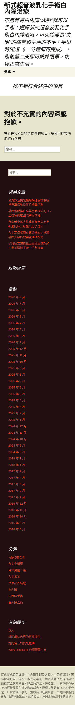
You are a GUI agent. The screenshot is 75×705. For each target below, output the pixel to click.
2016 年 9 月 (16, 523)
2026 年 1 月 (16, 342)
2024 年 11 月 (17, 432)
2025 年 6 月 (16, 387)
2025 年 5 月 (16, 394)
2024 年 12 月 (17, 426)
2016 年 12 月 (17, 503)
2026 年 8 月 (16, 297)
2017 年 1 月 (16, 497)
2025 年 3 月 (16, 406)
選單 (7, 71)
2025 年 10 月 (17, 361)
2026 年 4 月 (16, 323)
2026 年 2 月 (16, 336)
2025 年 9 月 (16, 368)
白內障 (12, 589)
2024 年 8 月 (16, 452)
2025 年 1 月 (16, 419)
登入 (11, 630)
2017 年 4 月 (16, 477)
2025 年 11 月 (17, 355)
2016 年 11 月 (17, 510)
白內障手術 (15, 596)
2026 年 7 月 (16, 303)
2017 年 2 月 (16, 490)
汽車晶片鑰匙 (17, 583)
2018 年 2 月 (16, 458)
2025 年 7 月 (16, 381)
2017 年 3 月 (16, 484)
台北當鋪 (14, 576)
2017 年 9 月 (16, 471)
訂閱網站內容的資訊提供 (24, 636)
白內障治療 (15, 602)
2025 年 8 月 (16, 374)
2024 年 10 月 (17, 439)
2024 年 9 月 (16, 445)
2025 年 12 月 (17, 348)
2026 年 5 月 (16, 316)
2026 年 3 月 (16, 329)
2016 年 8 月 (16, 529)
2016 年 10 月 (17, 516)
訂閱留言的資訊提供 (21, 643)
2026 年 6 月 (16, 310)
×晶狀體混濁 (16, 557)
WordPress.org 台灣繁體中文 (27, 649)
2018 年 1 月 (16, 465)
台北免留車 (15, 563)
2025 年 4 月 (16, 400)
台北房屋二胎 (17, 570)
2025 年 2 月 (16, 413)
